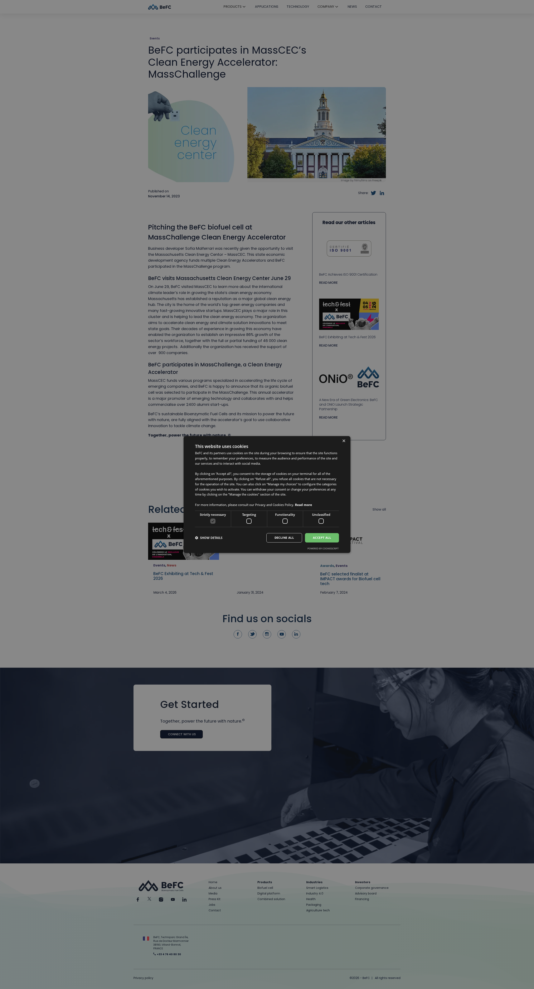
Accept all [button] (322, 538)
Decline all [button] (284, 538)
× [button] (343, 441)
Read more (303, 505)
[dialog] (267, 494)
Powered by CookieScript (323, 548)
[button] (208, 538)
